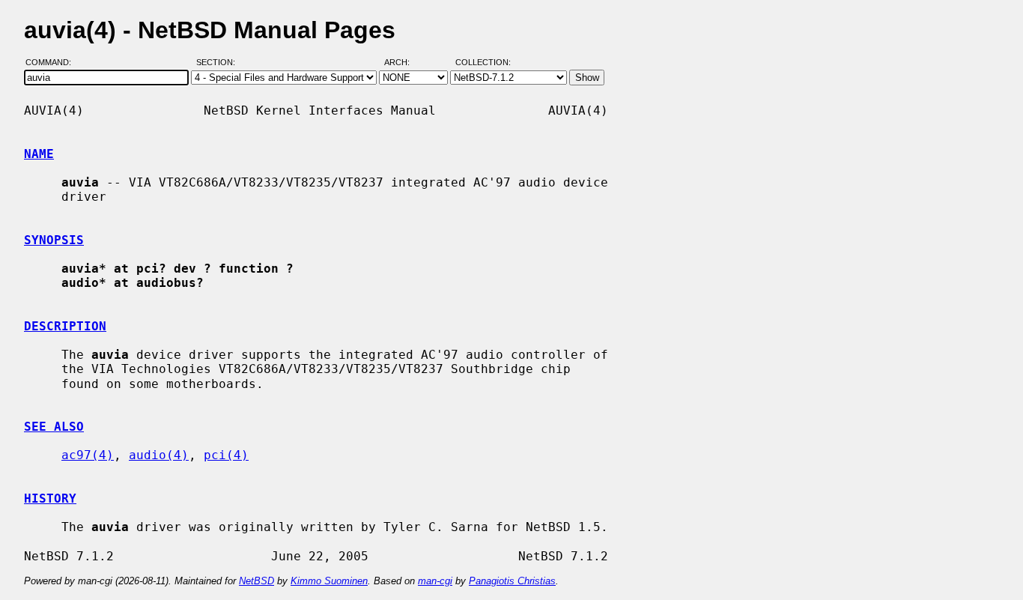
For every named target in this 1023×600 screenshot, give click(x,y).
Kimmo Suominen (329, 581)
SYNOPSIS (54, 240)
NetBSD (256, 581)
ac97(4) (87, 455)
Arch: (403, 62)
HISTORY (50, 498)
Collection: (483, 62)
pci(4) (226, 455)
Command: (52, 62)
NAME (39, 154)
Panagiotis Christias (512, 581)
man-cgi (435, 581)
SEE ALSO (54, 426)
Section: (219, 62)
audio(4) (159, 455)
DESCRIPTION (65, 326)
